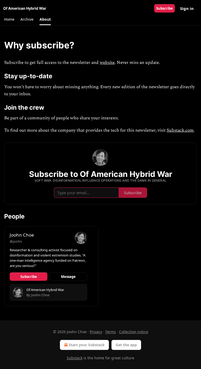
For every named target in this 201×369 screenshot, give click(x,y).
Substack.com (180, 130)
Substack (74, 357)
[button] (9, 19)
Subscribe (164, 8)
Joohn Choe (22, 235)
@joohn (16, 241)
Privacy (96, 331)
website (107, 62)
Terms (110, 331)
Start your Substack (87, 344)
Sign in (187, 8)
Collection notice (133, 331)
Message (68, 276)
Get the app (126, 344)
